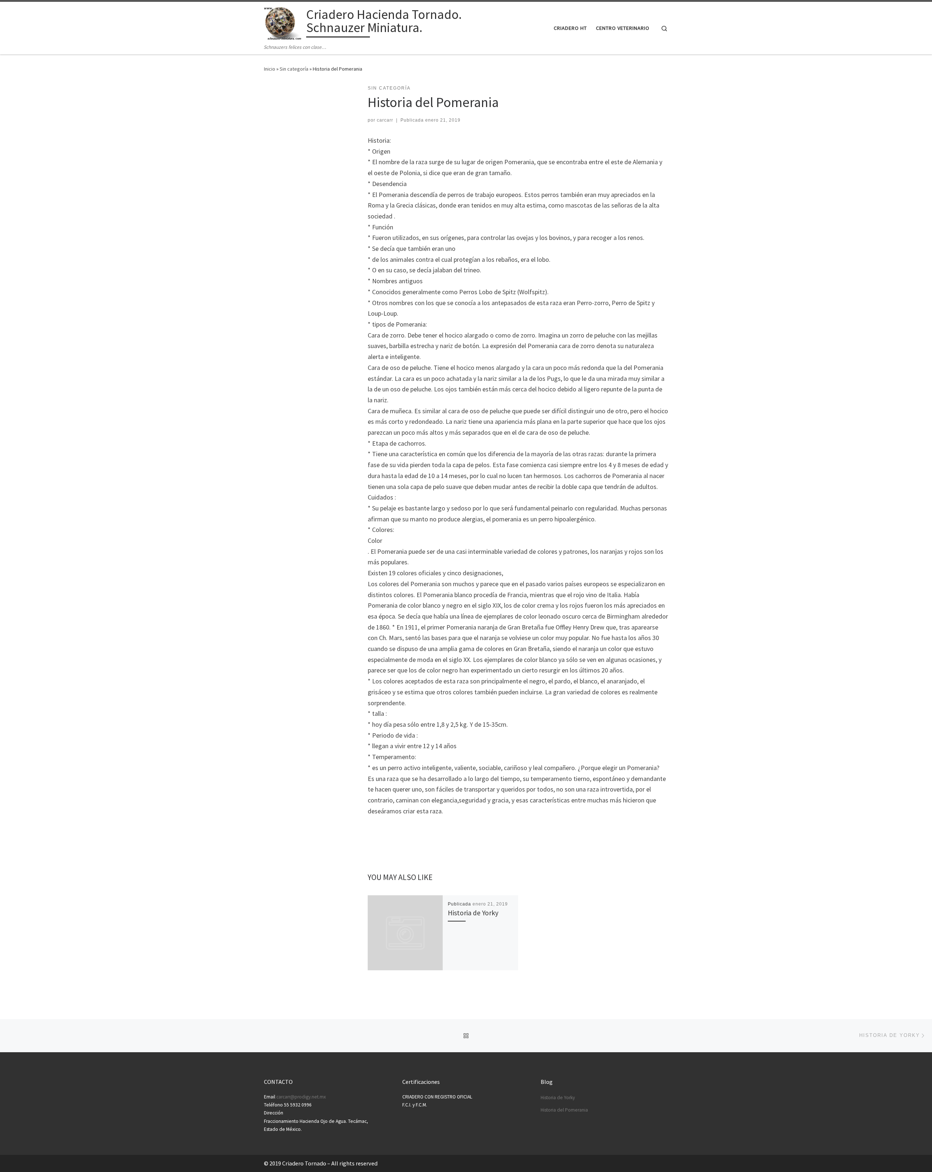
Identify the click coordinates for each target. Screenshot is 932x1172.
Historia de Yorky (473, 912)
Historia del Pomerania (564, 1110)
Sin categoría (294, 69)
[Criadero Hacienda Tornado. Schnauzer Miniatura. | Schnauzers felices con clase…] (284, 22)
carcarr (385, 120)
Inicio (269, 69)
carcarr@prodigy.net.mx (301, 1097)
